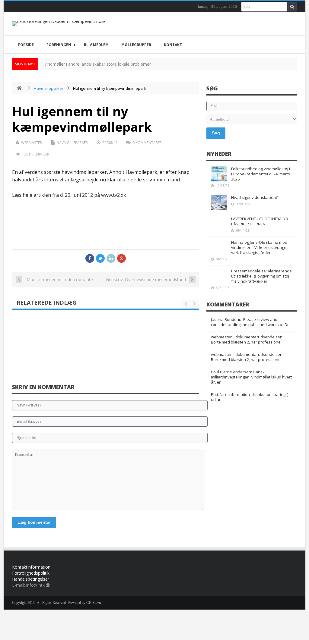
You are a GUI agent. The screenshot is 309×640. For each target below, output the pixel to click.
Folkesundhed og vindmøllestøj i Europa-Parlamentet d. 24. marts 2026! (260, 174)
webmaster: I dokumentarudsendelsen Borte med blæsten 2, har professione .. (247, 339)
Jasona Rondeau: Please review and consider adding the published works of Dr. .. (251, 322)
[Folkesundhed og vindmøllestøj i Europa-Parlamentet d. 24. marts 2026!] (219, 173)
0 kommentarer (147, 142)
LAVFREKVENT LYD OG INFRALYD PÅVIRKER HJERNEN (259, 221)
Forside (26, 44)
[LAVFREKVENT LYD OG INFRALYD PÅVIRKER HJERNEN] (219, 223)
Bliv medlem (96, 44)
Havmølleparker (48, 88)
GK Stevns (94, 603)
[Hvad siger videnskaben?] (219, 202)
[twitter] (100, 258)
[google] (121, 258)
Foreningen (58, 44)
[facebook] (89, 258)
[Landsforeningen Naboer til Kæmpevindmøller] (59, 23)
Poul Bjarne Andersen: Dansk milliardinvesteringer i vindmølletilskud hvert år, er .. (251, 377)
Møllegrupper (136, 44)
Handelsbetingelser (30, 579)
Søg (216, 132)
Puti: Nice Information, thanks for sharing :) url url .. (249, 397)
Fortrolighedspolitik (30, 573)
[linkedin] (111, 258)
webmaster (31, 142)
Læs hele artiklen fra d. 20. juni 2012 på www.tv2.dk (69, 195)
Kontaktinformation (31, 567)
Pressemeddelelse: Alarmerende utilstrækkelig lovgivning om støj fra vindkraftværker (261, 276)
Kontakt (173, 44)
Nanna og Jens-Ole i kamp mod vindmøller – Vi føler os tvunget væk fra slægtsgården (259, 247)
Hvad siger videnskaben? (254, 197)
